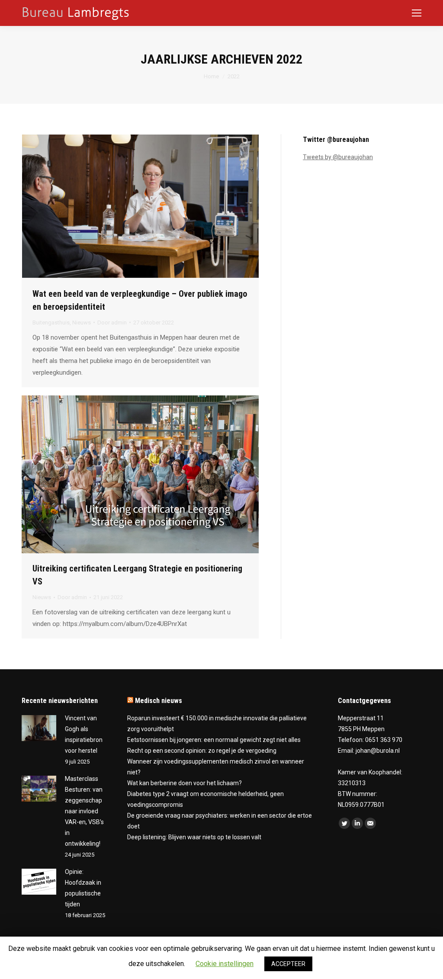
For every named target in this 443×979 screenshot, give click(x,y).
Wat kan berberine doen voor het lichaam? (184, 783)
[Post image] (39, 728)
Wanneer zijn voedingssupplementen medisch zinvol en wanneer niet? (215, 767)
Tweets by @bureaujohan (338, 157)
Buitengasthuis (51, 322)
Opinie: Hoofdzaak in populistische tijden (83, 888)
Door (112, 322)
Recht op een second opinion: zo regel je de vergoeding (201, 750)
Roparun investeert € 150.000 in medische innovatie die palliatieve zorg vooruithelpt (217, 723)
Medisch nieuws (158, 701)
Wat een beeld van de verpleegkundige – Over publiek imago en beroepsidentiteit (139, 300)
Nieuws (81, 322)
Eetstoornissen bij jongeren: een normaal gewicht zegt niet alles (214, 739)
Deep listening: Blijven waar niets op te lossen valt (194, 837)
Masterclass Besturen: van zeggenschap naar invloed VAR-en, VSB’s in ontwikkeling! (84, 811)
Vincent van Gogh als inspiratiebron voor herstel (84, 734)
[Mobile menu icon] (416, 13)
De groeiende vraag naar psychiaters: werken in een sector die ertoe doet (219, 821)
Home (211, 76)
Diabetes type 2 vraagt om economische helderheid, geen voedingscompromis (205, 799)
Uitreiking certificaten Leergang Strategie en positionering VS (137, 575)
